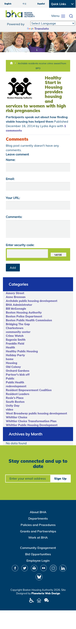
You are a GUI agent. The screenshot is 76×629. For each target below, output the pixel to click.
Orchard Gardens (17, 371)
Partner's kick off (18, 374)
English (7, 4)
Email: (10, 179)
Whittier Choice (16, 417)
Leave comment (17, 154)
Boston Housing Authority (24, 312)
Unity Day (12, 405)
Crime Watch (15, 336)
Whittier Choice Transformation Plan (31, 421)
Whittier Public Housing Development (31, 425)
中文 (25, 4)
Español (41, 4)
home (9, 359)
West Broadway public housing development (36, 413)
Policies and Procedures (38, 525)
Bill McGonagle (16, 308)
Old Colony (13, 367)
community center (18, 332)
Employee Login (38, 560)
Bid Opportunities (38, 554)
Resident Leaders (17, 394)
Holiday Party (15, 355)
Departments (38, 518)
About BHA (38, 512)
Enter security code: (20, 245)
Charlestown (14, 328)
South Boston (15, 402)
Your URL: (13, 198)
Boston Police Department (24, 316)
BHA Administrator (19, 305)
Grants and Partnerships (38, 531)
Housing (11, 363)
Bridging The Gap (18, 324)
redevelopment (16, 386)
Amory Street (15, 293)
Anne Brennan (16, 297)
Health (10, 347)
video (9, 409)
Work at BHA (38, 537)
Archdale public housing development (31, 301)
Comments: (14, 217)
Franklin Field (15, 343)
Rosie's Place (15, 398)
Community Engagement (38, 548)
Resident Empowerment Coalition (29, 390)
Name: (10, 160)
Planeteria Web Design (45, 593)
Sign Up (60, 478)
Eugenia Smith (16, 339)
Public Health (15, 382)
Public (10, 378)
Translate (41, 28)
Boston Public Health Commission (29, 320)
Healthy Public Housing (22, 351)
